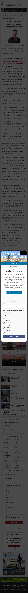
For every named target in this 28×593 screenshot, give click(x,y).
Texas (5, 332)
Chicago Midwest (7, 325)
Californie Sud (7, 330)
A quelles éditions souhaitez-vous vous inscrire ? (14, 310)
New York (6, 317)
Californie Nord (7, 327)
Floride (5, 315)
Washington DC (7, 320)
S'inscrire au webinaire (14, 292)
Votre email (6, 304)
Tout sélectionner (7, 312)
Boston (5, 322)
